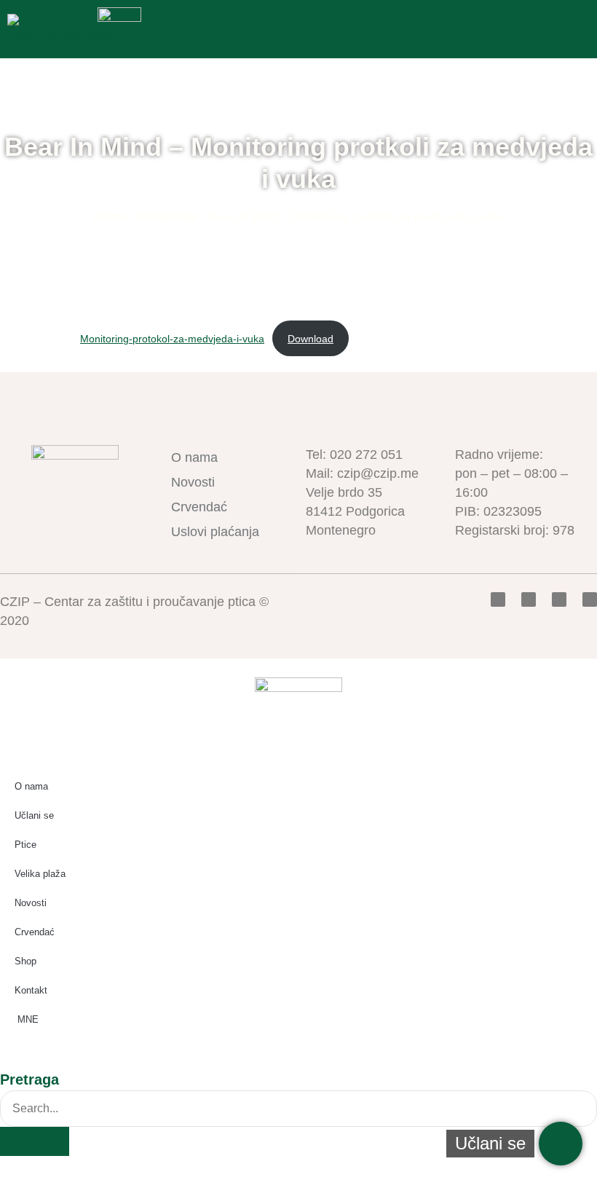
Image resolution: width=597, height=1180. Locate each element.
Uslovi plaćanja (215, 531)
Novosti (193, 482)
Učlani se (34, 815)
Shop (25, 961)
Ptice (25, 844)
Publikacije (168, 217)
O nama (194, 457)
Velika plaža (40, 873)
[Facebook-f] (498, 599)
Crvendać (199, 507)
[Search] (34, 1141)
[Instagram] (589, 599)
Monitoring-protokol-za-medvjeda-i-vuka (172, 339)
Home (110, 217)
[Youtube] (559, 599)
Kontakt (31, 990)
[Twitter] (528, 599)
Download (310, 339)
